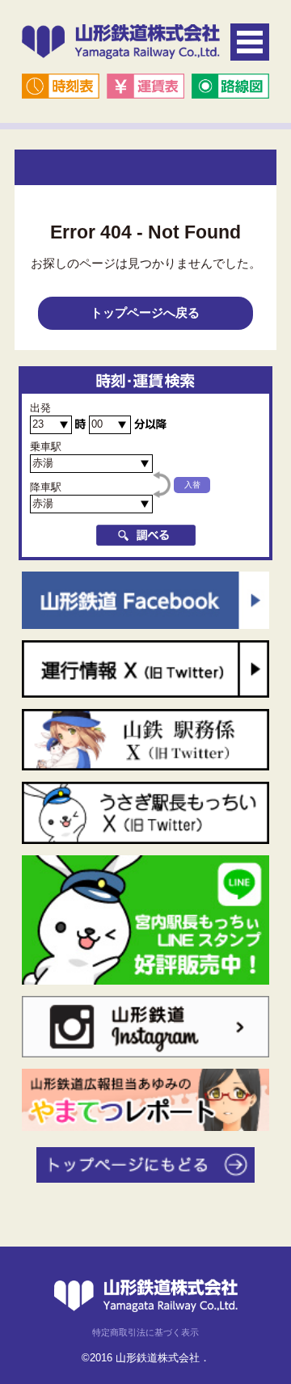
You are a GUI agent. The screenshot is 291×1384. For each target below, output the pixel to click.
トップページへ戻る (145, 312)
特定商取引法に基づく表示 (145, 1332)
